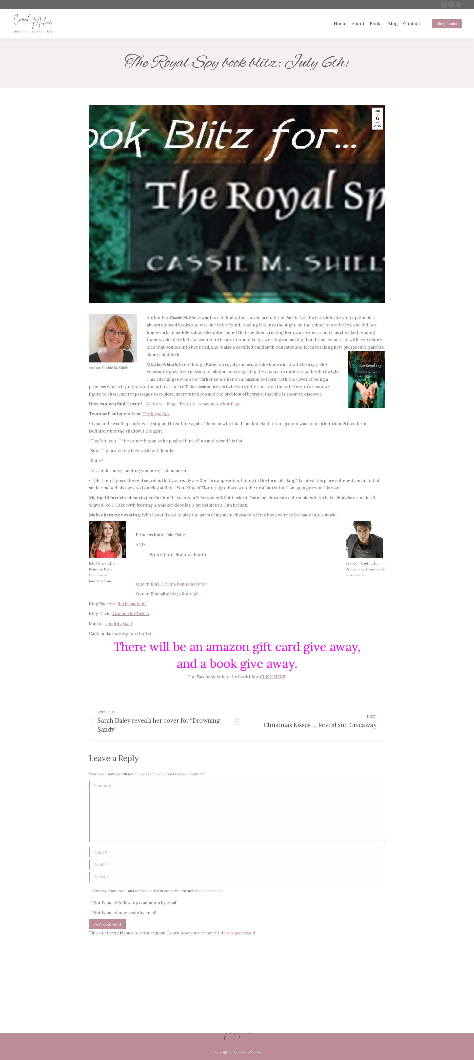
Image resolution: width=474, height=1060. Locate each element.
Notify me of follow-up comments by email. (135, 903)
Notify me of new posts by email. (125, 912)
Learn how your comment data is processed (211, 933)
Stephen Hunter (135, 633)
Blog (171, 404)
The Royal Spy (156, 413)
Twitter (187, 404)
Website (154, 404)
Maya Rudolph (184, 594)
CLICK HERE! (273, 677)
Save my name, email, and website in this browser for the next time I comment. (158, 891)
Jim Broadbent (131, 603)
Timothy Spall (118, 623)
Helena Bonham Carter (184, 584)
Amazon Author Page (219, 404)
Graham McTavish (130, 613)
